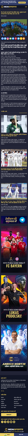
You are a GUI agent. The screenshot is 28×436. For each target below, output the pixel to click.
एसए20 (2, 401)
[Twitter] (5, 38)
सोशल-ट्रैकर (3, 407)
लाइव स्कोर (21, 434)
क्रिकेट (2, 397)
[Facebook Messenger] (13, 38)
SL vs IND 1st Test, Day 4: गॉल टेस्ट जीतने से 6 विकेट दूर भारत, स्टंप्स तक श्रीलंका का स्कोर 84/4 (14, 201)
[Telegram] (18, 38)
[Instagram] (7, 38)
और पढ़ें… (3, 391)
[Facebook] (2, 38)
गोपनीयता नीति (3, 405)
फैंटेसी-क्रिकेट (16, 403)
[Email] (10, 38)
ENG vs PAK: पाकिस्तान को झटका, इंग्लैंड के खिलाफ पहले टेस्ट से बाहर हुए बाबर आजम (14, 135)
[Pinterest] (15, 38)
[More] (23, 38)
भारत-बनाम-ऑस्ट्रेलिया (18, 405)
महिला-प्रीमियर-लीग (17, 397)
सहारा (15, 407)
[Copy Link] (21, 38)
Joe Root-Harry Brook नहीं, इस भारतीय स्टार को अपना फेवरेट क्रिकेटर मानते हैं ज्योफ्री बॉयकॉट (13, 169)
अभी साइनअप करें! (22, 2)
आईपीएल (2, 403)
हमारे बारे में (16, 401)
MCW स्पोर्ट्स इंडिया (15, 431)
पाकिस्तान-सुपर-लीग (17, 399)
